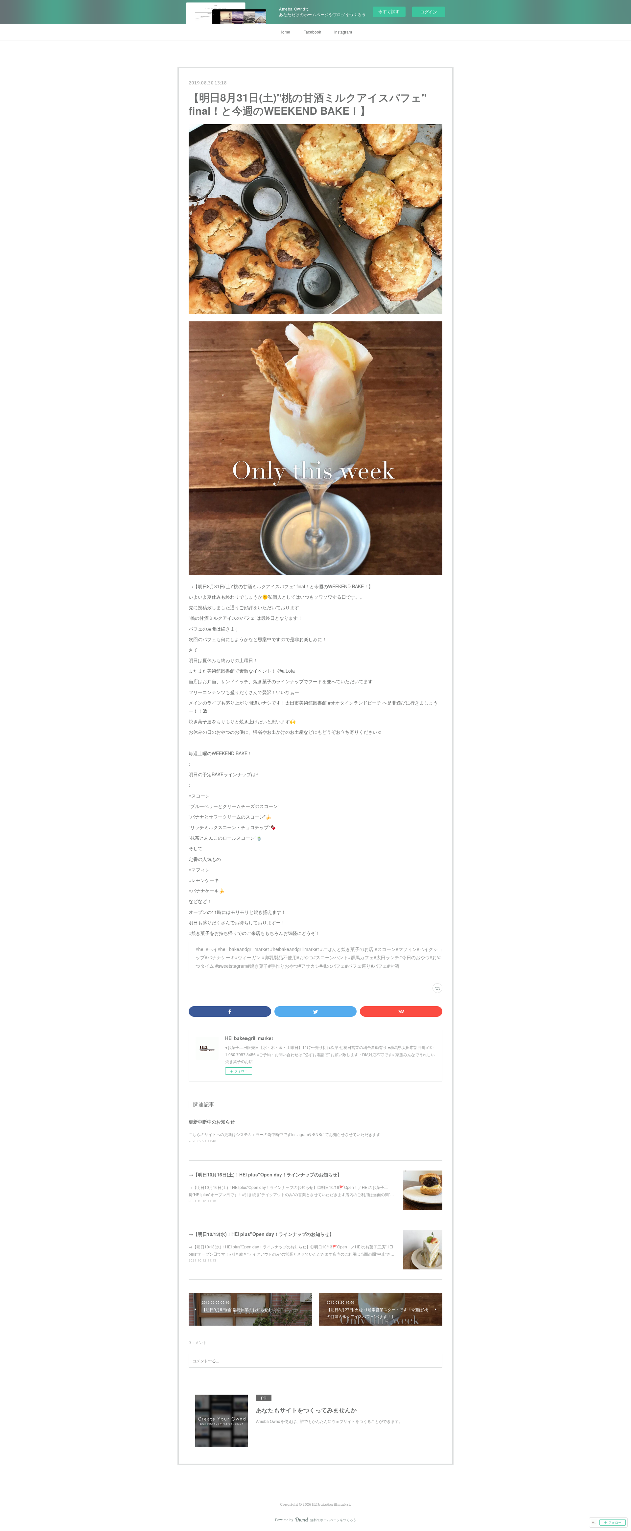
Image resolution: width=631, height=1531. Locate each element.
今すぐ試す (389, 11)
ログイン (428, 12)
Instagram (343, 32)
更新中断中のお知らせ (212, 1121)
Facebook (312, 32)
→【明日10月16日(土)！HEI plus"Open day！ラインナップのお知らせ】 (265, 1174)
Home (284, 32)
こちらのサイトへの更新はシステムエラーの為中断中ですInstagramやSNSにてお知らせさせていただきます (284, 1134)
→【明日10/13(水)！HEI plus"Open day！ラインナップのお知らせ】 (261, 1234)
